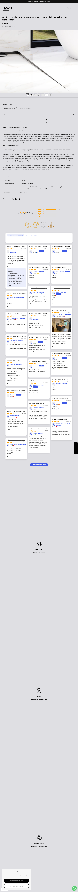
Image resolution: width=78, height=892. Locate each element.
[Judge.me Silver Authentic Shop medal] (43, 225)
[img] (25, 212)
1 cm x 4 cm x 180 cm (25, 108)
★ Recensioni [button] (76, 448)
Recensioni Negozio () (32, 235)
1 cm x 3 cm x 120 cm (10, 108)
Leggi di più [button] (11, 285)
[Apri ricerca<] (68, 8)
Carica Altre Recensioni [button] (39, 464)
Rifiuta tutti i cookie (16, 886)
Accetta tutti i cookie (16, 880)
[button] (73, 114)
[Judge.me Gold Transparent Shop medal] (28, 225)
